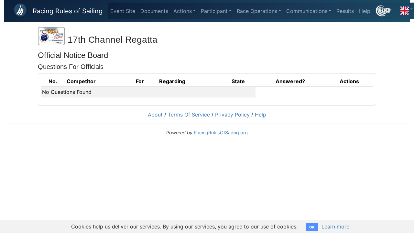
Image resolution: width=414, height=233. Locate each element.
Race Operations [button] (257, 11)
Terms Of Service (189, 114)
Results (345, 11)
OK (312, 227)
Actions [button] (182, 11)
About (155, 114)
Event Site (122, 11)
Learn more (335, 226)
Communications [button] (306, 11)
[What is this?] (386, 11)
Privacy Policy (232, 114)
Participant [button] (214, 11)
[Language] (406, 9)
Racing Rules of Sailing (68, 11)
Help (364, 11)
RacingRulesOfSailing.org (221, 132)
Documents (154, 11)
